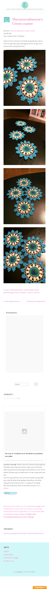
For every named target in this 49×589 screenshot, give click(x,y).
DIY (25, 506)
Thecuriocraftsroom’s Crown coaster (22, 31)
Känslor (6, 506)
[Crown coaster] (24, 105)
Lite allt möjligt (28, 290)
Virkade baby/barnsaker (11, 511)
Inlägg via (8, 555)
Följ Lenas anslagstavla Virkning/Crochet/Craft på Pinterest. (24, 533)
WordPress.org (9, 561)
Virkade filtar (38, 509)
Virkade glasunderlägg (33, 506)
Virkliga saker (31, 514)
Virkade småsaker (20, 292)
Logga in (6, 551)
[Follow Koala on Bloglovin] (10, 494)
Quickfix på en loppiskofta (35, 301)
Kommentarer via (11, 558)
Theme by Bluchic (24, 574)
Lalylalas (20, 511)
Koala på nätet (26, 572)
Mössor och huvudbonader (32, 511)
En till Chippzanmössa (12, 301)
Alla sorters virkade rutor (16, 506)
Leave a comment (34, 292)
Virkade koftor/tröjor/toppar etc (24, 509)
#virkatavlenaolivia (16, 290)
